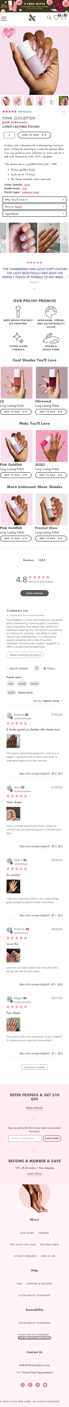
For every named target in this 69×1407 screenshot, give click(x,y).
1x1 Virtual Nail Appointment (34, 1372)
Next (65, 101)
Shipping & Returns (39, 1283)
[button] (4, 238)
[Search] (49, 17)
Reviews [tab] (28, 560)
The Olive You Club (23, 1244)
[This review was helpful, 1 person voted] (53, 915)
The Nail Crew (49, 1244)
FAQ (19, 1283)
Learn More (34, 1173)
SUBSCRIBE (52, 1138)
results (34, 683)
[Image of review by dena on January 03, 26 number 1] (13, 814)
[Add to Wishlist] (63, 113)
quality (22, 683)
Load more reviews (34, 1067)
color (11, 683)
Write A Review (34, 593)
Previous (3, 101)
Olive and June (20, 1401)
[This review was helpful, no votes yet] (53, 773)
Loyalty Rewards (25, 1256)
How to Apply (13, 206)
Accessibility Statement (34, 1295)
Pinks (27, 184)
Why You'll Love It (16, 199)
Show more (25, 692)
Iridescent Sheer (30, 192)
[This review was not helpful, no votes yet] (59, 773)
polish (11, 692)
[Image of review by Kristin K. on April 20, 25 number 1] (13, 955)
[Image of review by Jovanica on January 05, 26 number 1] (13, 741)
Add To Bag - (18, 411)
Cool (24, 188)
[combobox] (47, 700)
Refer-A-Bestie (34, 1107)
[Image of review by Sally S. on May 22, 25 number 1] (13, 886)
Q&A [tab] (42, 560)
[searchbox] (20, 668)
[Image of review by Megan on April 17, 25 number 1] (13, 1024)
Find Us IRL (48, 1256)
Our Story (27, 1233)
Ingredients (11, 213)
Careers (43, 1233)
